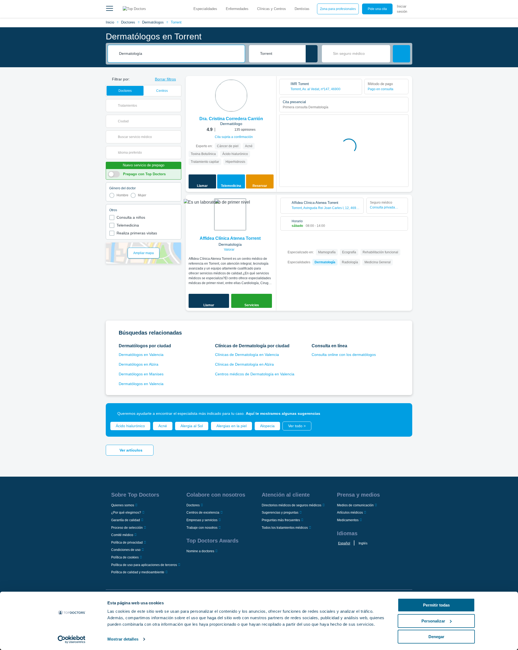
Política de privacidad (127, 542)
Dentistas (302, 9)
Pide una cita (377, 9)
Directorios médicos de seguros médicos (291, 505)
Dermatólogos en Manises (141, 374)
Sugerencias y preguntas (280, 512)
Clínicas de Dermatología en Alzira (244, 364)
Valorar (229, 249)
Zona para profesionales (338, 9)
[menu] (109, 9)
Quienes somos (122, 505)
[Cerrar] (402, 413)
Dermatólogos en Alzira (138, 364)
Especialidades (205, 9)
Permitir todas (436, 605)
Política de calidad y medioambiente (137, 572)
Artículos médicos (350, 512)
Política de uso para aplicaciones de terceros (144, 565)
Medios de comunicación (355, 505)
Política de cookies (125, 557)
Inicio (110, 22)
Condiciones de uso (126, 550)
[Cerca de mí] (312, 53)
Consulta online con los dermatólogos (344, 354)
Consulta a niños (131, 217)
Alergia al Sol (191, 426)
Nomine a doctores (200, 551)
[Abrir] (177, 105)
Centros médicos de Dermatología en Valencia (254, 374)
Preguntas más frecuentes (281, 520)
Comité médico (122, 535)
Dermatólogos (153, 22)
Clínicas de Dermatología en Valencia (247, 354)
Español (344, 543)
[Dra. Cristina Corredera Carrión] (231, 95)
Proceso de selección (127, 528)
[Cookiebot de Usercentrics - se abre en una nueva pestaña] (71, 639)
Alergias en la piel (231, 426)
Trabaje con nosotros (201, 528)
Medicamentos (348, 520)
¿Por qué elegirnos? (126, 512)
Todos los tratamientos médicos (285, 528)
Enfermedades (237, 9)
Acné (162, 426)
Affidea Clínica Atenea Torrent (230, 238)
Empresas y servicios (201, 520)
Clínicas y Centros (271, 9)
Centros (162, 91)
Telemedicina (128, 225)
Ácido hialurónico (130, 426)
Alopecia (267, 426)
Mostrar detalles (122, 639)
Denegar (436, 636)
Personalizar (433, 621)
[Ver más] (270, 87)
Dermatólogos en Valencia (141, 354)
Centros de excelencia (202, 512)
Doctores (128, 22)
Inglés (363, 543)
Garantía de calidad (125, 520)
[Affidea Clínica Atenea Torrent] (230, 214)
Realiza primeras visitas (137, 233)
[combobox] (179, 53)
